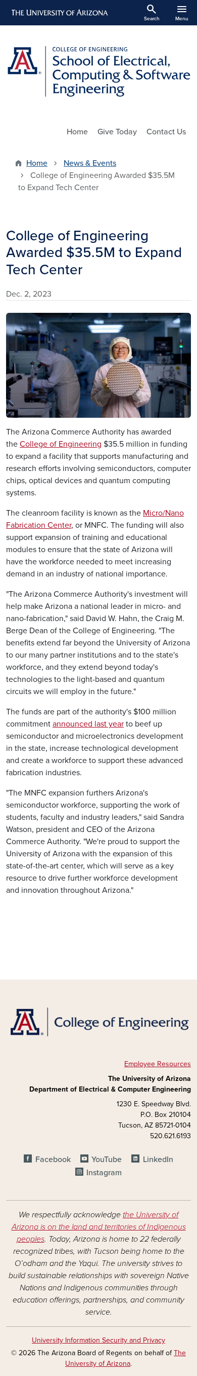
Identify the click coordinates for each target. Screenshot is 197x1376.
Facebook (52, 1159)
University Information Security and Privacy (98, 1340)
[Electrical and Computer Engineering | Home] (98, 71)
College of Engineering (61, 444)
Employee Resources (157, 1064)
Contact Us (166, 132)
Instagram (104, 1173)
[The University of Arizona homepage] (59, 12)
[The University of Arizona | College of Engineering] (98, 1021)
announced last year (88, 724)
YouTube (106, 1159)
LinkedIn (158, 1159)
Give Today (117, 132)
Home (77, 132)
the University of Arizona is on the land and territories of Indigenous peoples (99, 1227)
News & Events (90, 163)
